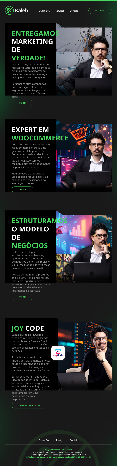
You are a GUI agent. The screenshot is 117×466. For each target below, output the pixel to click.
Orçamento (100, 11)
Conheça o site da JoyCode (29, 405)
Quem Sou (44, 10)
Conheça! (22, 103)
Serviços (60, 10)
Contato (74, 10)
